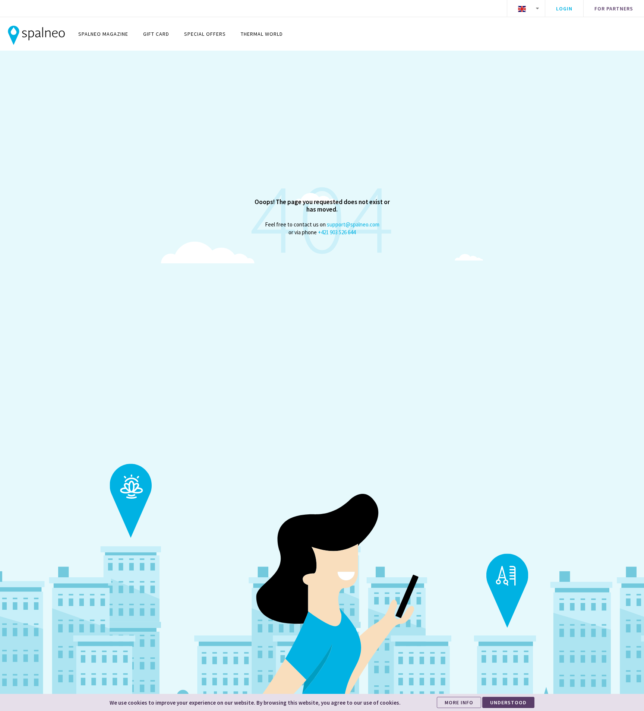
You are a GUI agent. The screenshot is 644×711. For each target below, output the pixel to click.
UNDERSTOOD (508, 702)
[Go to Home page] (36, 34)
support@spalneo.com (353, 224)
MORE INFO (459, 702)
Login (564, 8)
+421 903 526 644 (337, 232)
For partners (613, 8)
